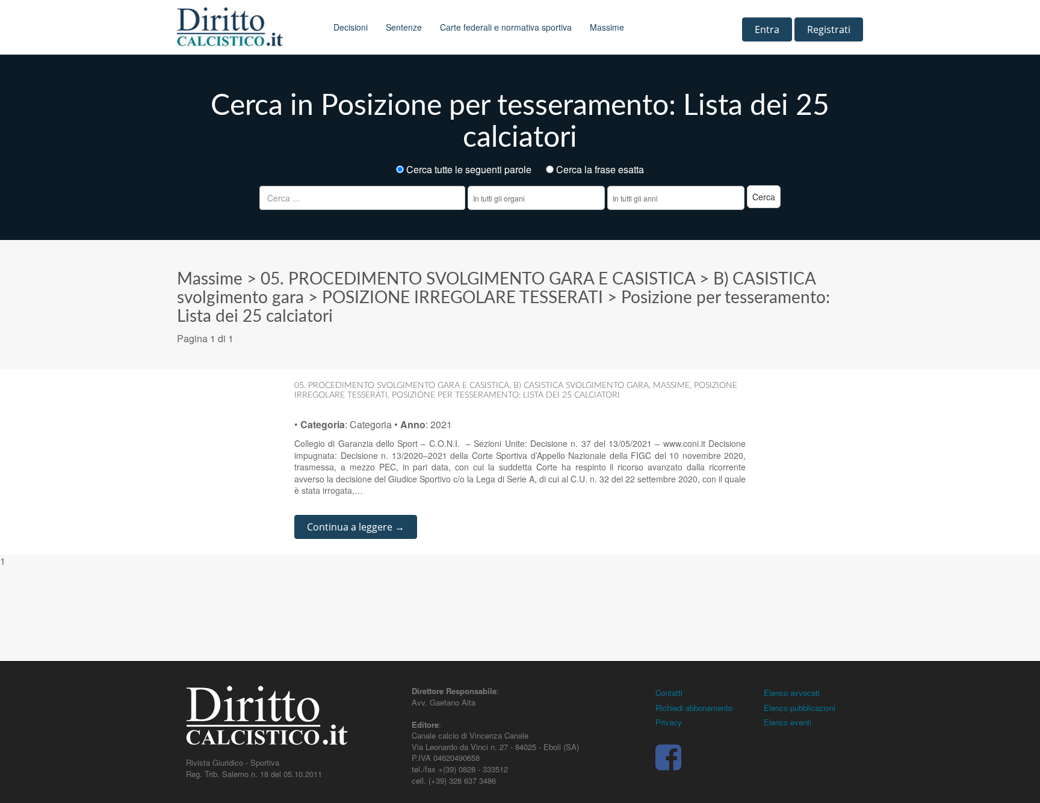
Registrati (828, 29)
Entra (767, 29)
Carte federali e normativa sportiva (506, 27)
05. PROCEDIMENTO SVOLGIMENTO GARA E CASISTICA (478, 279)
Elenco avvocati (792, 692)
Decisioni (350, 27)
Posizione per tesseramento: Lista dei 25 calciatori (506, 395)
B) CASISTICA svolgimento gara (581, 385)
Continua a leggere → (355, 527)
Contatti (668, 692)
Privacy (668, 722)
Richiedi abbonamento (693, 707)
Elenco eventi (787, 722)
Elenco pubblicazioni (799, 707)
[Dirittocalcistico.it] (246, 27)
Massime (607, 27)
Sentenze (404, 27)
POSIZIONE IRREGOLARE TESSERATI (462, 297)
